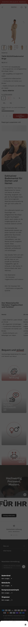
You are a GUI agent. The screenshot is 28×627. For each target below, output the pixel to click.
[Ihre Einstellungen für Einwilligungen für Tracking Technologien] (25, 624)
